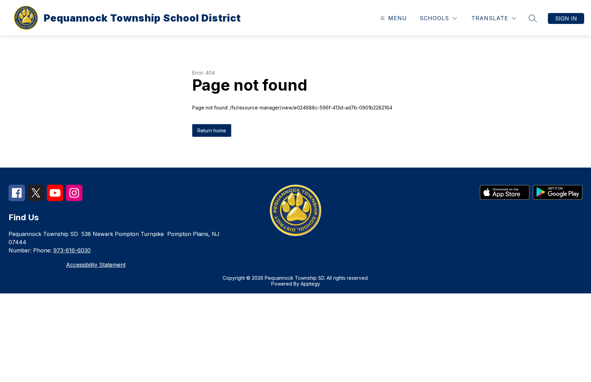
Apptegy (310, 284)
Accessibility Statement (96, 264)
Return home (211, 130)
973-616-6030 (72, 250)
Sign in (566, 18)
